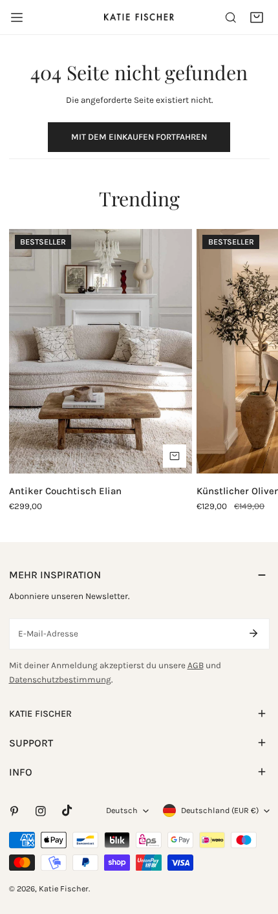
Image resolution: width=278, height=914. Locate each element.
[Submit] (253, 633)
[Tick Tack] (67, 811)
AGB (195, 665)
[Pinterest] (14, 810)
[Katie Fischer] (139, 17)
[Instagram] (40, 810)
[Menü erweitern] (17, 17)
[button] (257, 17)
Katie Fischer (64, 888)
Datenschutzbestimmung (60, 679)
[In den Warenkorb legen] (174, 456)
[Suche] (231, 17)
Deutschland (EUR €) (220, 810)
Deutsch (122, 810)
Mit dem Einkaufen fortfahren (139, 137)
